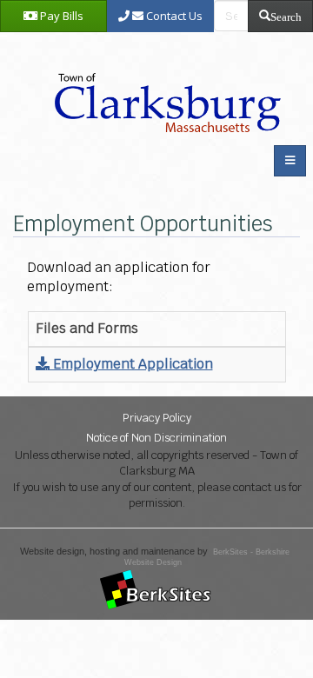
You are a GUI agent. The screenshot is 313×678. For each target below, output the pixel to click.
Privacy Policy (157, 417)
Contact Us (173, 15)
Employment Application (131, 364)
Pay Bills (60, 15)
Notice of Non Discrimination (156, 437)
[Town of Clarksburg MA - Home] (164, 84)
